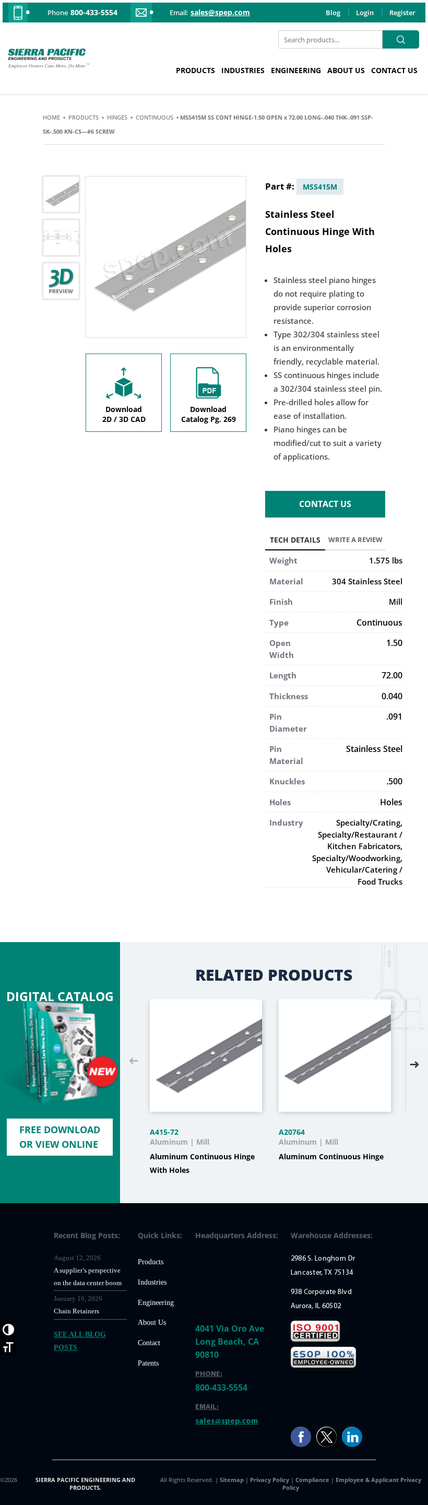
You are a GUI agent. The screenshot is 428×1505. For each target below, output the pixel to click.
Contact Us (394, 70)
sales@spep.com (220, 12)
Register (402, 12)
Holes (391, 802)
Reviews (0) (355, 541)
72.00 (392, 675)
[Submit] (401, 39)
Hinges (117, 117)
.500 (394, 781)
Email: (179, 12)
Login (365, 12)
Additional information (295, 541)
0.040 (392, 696)
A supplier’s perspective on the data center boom (88, 1276)
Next (414, 1061)
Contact (149, 1343)
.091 (394, 716)
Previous (133, 1061)
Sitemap (232, 1480)
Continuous (154, 117)
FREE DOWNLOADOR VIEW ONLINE (59, 1136)
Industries (243, 70)
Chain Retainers (76, 1311)
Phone (57, 12)
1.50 (394, 643)
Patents (148, 1363)
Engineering (296, 70)
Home (51, 117)
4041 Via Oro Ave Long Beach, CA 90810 (229, 1341)
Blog (333, 12)
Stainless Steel (374, 749)
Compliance (312, 1480)
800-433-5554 (93, 12)
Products (195, 70)
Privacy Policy (270, 1480)
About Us (346, 70)
